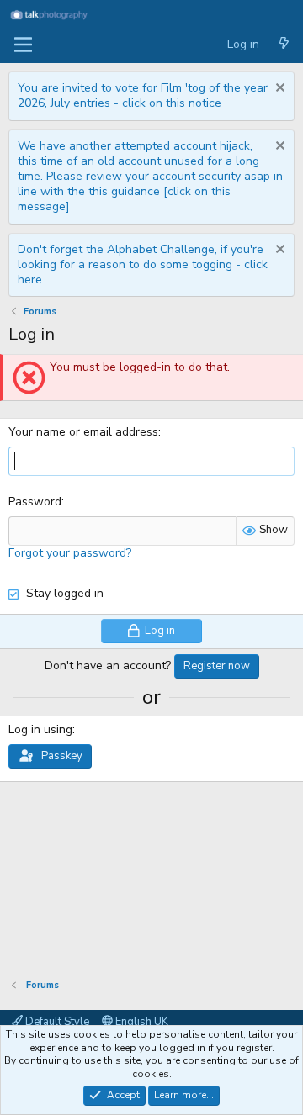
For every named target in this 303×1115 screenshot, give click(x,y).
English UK (140, 1021)
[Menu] (23, 44)
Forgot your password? (69, 553)
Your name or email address (83, 432)
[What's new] (284, 44)
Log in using (40, 729)
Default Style (56, 1021)
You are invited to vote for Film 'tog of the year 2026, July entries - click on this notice (143, 95)
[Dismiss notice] (278, 89)
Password (34, 502)
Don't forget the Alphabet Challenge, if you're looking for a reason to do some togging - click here (143, 264)
